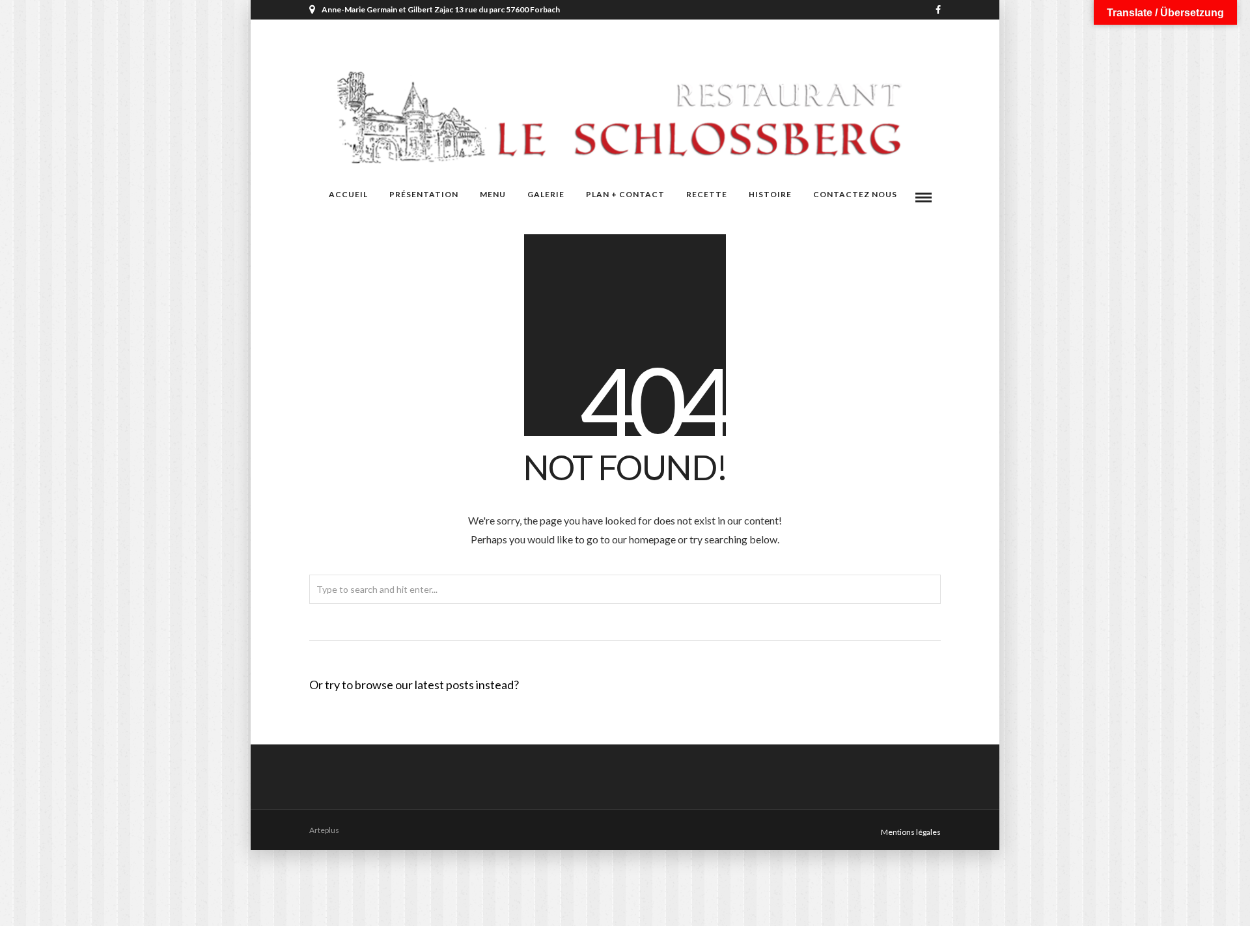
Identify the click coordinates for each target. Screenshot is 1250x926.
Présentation (423, 194)
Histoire (770, 194)
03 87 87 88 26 (734, 29)
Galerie (545, 194)
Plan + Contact (625, 194)
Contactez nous (855, 194)
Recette (706, 194)
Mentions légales (911, 832)
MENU (493, 194)
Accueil (348, 194)
